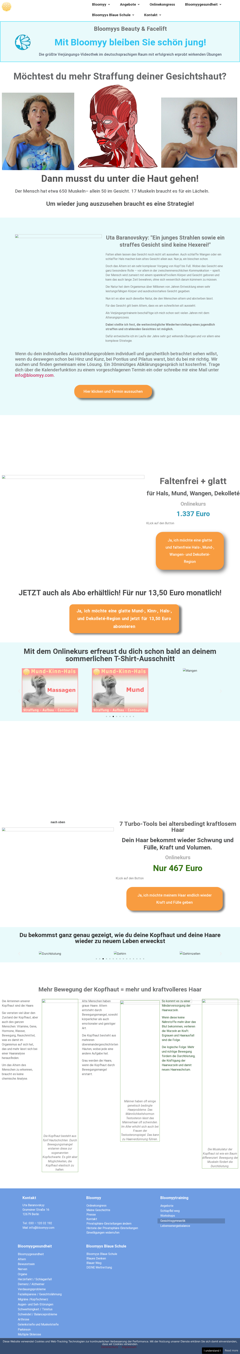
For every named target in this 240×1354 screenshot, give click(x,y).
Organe (22, 1274)
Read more (231, 1350)
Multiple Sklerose (29, 1334)
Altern (22, 1259)
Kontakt (151, 15)
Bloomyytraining (174, 1198)
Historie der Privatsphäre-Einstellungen (112, 1228)
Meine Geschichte (98, 1210)
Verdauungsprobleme (32, 1289)
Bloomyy (99, 4)
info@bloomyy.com (34, 375)
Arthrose (23, 1319)
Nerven (22, 1269)
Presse (91, 1214)
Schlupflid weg (170, 1211)
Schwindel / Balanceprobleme (37, 1314)
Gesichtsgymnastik (172, 1221)
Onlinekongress (162, 4)
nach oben (58, 822)
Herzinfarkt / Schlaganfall (35, 1279)
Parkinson (24, 1329)
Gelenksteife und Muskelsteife (38, 1324)
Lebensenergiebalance (175, 1226)
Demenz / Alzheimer (31, 1284)
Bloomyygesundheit (201, 4)
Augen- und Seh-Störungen (35, 1304)
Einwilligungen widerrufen (102, 1232)
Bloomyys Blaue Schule (111, 15)
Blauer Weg (93, 1263)
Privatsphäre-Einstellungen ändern (108, 1223)
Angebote (128, 4)
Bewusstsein (26, 1264)
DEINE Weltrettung (99, 1267)
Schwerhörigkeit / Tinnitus (35, 1309)
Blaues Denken (96, 1258)
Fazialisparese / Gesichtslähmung (40, 1294)
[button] (113, 391)
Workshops (167, 1215)
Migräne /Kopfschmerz (33, 1299)
